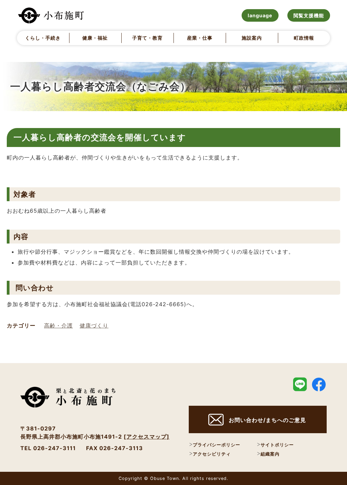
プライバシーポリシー (216, 444)
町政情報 (304, 38)
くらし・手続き (43, 38)
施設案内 (252, 38)
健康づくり (94, 325)
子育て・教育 (147, 38)
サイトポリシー (277, 444)
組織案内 (270, 454)
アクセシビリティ (212, 454)
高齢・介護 (58, 325)
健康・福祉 (95, 38)
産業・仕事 (199, 38)
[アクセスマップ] (146, 436)
